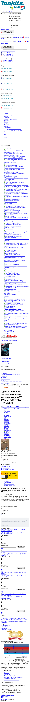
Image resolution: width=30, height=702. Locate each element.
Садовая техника (8, 229)
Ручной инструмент (9, 276)
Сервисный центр (8, 47)
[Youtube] (13, 648)
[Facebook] (13, 646)
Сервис (6, 126)
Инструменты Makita (6, 358)
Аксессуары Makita (6, 363)
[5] (7, 452)
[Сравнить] (2, 548)
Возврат (6, 122)
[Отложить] (2, 549)
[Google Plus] (7, 387)
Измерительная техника (10, 261)
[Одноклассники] (5, 387)
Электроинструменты (10, 162)
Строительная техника (10, 269)
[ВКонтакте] (1, 387)
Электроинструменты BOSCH (9, 340)
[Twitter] (3, 387)
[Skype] (22, 653)
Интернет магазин (7, 32)
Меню (5, 137)
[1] (1, 452)
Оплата (6, 123)
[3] (4, 452)
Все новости (4, 373)
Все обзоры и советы (6, 625)
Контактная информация (7, 34)
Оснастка (6, 296)
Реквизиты (7, 131)
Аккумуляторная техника (11, 148)
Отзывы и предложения (10, 119)
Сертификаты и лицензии (14, 129)
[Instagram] (22, 650)
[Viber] (22, 652)
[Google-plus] (23, 649)
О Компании (7, 127)
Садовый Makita (5, 361)
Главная (6, 113)
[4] (6, 452)
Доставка (6, 124)
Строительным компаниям (14, 130)
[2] (3, 452)
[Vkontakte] (13, 645)
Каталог (6, 116)
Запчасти (6, 320)
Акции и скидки (8, 114)
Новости (6, 120)
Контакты (6, 117)
